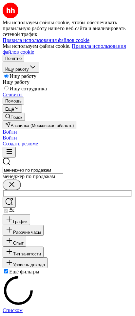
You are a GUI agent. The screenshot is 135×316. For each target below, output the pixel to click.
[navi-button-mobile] (9, 152)
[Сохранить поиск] (9, 202)
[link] (14, 117)
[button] (10, 132)
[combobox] (33, 170)
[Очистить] (12, 184)
